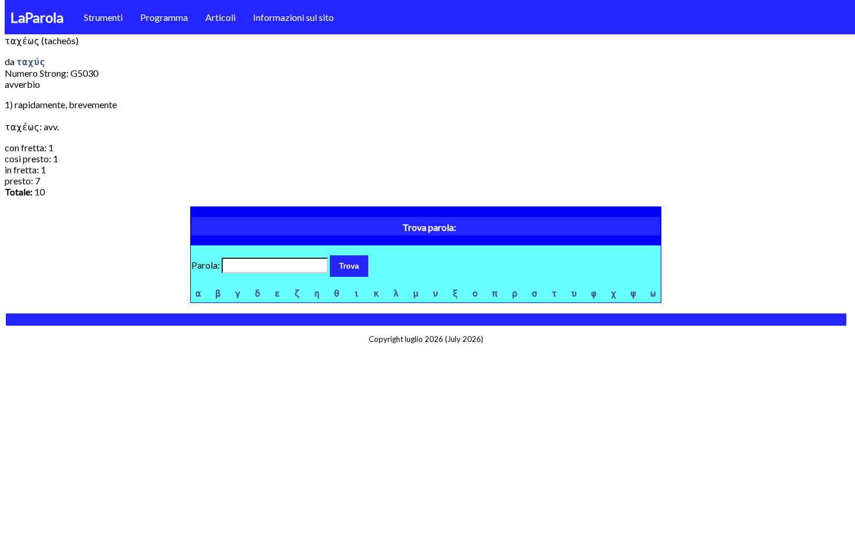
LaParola (36, 17)
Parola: (206, 264)
